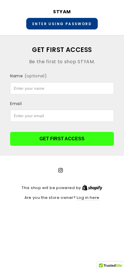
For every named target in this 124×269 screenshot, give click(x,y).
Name (28, 76)
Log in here (88, 197)
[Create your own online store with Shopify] (92, 187)
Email (16, 104)
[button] (62, 23)
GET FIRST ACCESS (62, 138)
